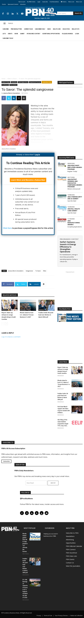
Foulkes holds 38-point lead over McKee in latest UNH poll (45, 315)
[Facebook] (3, 14)
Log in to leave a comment (11, 337)
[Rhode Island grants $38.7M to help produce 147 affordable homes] (35, 536)
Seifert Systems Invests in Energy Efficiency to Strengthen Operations (68, 247)
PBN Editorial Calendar (74, 546)
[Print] (24, 98)
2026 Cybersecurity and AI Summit (74, 198)
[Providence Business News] (42, 12)
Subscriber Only (47, 82)
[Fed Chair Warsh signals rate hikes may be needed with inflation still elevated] (77, 409)
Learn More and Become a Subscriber (28, 180)
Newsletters (70, 536)
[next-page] (6, 323)
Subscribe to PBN (72, 533)
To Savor (38, 271)
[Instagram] (8, 14)
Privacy (39, 615)
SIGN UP (53, 483)
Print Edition (13, 85)
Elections (4, 310)
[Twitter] (17, 14)
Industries (14, 82)
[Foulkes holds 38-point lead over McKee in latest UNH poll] (46, 305)
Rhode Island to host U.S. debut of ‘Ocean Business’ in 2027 (26, 315)
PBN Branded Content (69, 239)
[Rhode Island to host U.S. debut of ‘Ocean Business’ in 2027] (28, 305)
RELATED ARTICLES (10, 295)
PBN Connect (71, 549)
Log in (37, 154)
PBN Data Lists (71, 556)
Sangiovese (29, 271)
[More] (43, 284)
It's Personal (5, 85)
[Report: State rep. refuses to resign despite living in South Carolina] (10, 305)
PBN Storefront (71, 553)
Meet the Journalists (73, 566)
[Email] (19, 98)
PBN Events (70, 559)
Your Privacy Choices (61, 615)
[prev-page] (3, 323)
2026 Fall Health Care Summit (73, 210)
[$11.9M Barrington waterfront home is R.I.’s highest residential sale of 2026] (35, 582)
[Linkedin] (12, 14)
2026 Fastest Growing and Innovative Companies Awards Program (74, 183)
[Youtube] (22, 14)
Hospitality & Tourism (35, 82)
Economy (23, 310)
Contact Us (70, 563)
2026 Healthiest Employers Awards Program (74, 167)
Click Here (7, 228)
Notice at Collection (76, 615)
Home (3, 79)
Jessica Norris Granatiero (12, 93)
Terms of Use (48, 615)
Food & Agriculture (23, 82)
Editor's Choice (12, 79)
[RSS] (37, 513)
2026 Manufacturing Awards (73, 222)
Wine (44, 271)
